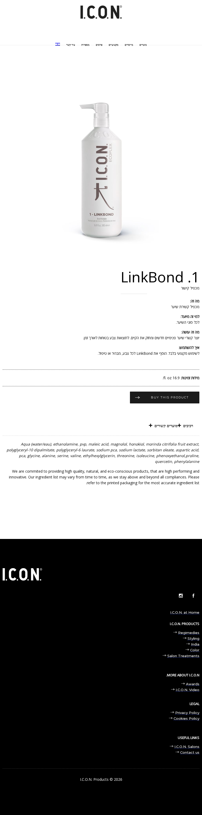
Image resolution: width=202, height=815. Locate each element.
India (195, 644)
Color (194, 650)
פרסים (99, 45)
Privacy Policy (187, 713)
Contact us (189, 752)
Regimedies (188, 633)
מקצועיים (113, 45)
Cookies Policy (186, 718)
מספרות (85, 45)
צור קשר (70, 45)
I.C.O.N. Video (187, 690)
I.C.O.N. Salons (186, 746)
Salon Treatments (183, 656)
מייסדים (129, 45)
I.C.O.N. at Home (184, 612)
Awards (192, 684)
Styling (193, 638)
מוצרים (143, 45)
